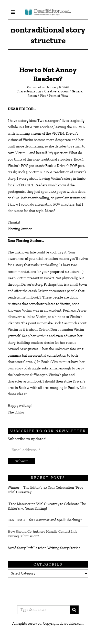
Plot (43, 96)
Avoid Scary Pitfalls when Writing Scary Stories (44, 548)
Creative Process (56, 91)
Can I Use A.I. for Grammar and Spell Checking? (45, 520)
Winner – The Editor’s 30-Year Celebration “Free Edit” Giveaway (45, 489)
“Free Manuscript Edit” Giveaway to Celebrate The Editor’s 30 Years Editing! (47, 506)
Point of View (58, 96)
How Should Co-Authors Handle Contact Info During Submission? (42, 533)
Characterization (29, 91)
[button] (74, 609)
